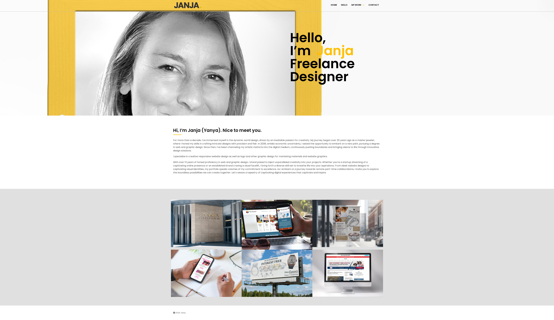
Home (334, 4)
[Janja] (187, 5)
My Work (356, 4)
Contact (373, 4)
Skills (344, 4)
